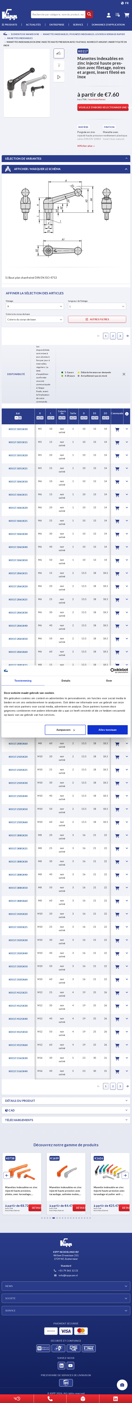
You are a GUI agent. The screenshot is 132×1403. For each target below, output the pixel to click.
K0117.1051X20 (18, 455)
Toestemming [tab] (23, 680)
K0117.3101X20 (18, 914)
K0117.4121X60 (18, 1045)
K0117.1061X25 (18, 521)
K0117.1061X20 (18, 507)
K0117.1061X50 (18, 560)
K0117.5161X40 (18, 1071)
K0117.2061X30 (18, 612)
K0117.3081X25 (18, 848)
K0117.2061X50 (18, 638)
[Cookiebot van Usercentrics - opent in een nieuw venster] (113, 670)
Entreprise (57, 24)
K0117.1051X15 (18, 442)
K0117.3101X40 (18, 953)
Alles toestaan (107, 729)
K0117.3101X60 (18, 979)
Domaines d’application (108, 24)
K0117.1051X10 (18, 429)
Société (10, 1298)
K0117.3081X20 (18, 835)
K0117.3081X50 (18, 887)
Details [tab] (66, 680)
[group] (21, 1184)
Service (10, 1310)
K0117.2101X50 (18, 809)
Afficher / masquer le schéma (37, 169)
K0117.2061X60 (18, 652)
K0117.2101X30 (18, 783)
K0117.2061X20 (18, 586)
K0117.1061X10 (18, 481)
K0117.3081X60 (18, 901)
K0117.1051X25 (18, 468)
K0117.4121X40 (18, 1018)
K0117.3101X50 (18, 966)
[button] (42, 1218)
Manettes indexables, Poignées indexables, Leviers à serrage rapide (84, 34)
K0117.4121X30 (18, 1005)
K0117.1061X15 (18, 494)
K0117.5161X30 (18, 1058)
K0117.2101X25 (18, 769)
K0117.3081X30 (18, 861)
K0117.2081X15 (18, 665)
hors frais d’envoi (97, 99)
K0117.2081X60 (18, 743)
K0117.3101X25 (18, 927)
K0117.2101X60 (18, 822)
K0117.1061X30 (18, 534)
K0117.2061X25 (18, 599)
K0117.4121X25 (18, 992)
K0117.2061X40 (18, 625)
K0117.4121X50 (18, 1032)
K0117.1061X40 (18, 547)
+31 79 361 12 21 (68, 1270)
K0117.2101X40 (18, 796)
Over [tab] (109, 680)
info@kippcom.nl (68, 1275)
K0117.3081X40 (18, 874)
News (9, 1286)
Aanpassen (63, 729)
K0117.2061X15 (18, 573)
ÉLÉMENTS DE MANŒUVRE (24, 34)
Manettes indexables (19, 38)
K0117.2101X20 (18, 756)
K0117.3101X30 (18, 940)
